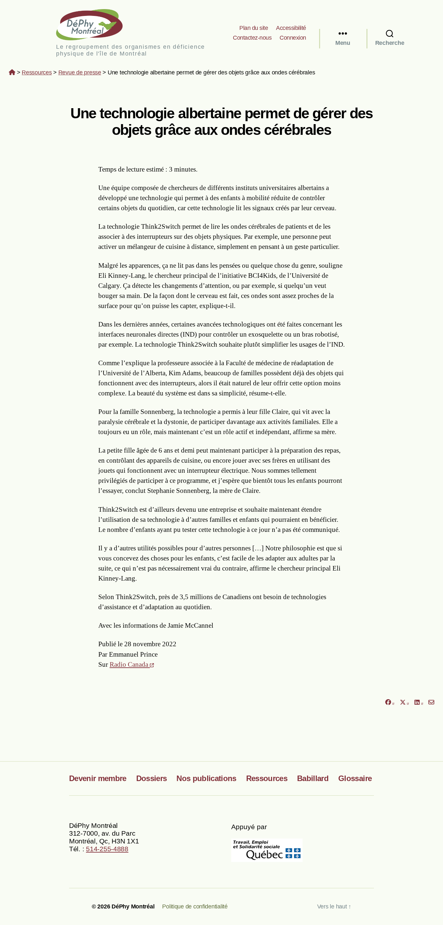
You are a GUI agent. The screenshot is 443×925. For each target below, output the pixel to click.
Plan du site (253, 28)
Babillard (313, 778)
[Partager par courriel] (431, 703)
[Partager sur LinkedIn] (419, 703)
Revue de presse (79, 72)
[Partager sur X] (404, 703)
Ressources (37, 72)
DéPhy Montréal (95, 24)
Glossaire (355, 778)
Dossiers (151, 778)
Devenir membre (97, 778)
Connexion (293, 37)
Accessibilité (291, 28)
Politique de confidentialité (194, 906)
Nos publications (206, 778)
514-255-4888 (107, 849)
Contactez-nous (252, 37)
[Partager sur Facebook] (389, 703)
